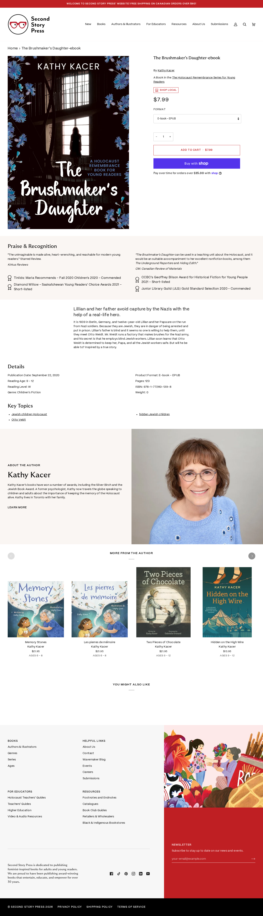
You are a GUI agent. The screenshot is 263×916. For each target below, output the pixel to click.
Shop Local (168, 90)
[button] (101, 24)
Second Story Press (28, 907)
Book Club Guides (95, 810)
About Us (89, 747)
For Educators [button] (20, 792)
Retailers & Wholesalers (98, 816)
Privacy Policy (70, 907)
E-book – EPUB (166, 119)
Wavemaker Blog (94, 759)
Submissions (91, 778)
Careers (88, 772)
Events (87, 766)
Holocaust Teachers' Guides (27, 797)
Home (13, 48)
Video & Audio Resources (25, 816)
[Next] (251, 556)
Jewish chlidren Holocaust (29, 414)
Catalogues (90, 804)
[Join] (250, 859)
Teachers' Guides (19, 804)
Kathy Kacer (166, 70)
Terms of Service (131, 907)
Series (12, 759)
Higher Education (19, 810)
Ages (11, 766)
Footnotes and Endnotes (99, 797)
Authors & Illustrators (22, 747)
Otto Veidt (19, 419)
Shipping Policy (99, 907)
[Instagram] (133, 873)
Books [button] (13, 741)
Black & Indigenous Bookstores (104, 823)
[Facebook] (111, 873)
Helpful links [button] (94, 741)
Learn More (17, 507)
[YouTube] (148, 873)
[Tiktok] (119, 873)
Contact (88, 753)
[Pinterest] (126, 873)
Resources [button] (92, 792)
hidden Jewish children (154, 414)
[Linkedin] (140, 873)
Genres (12, 753)
